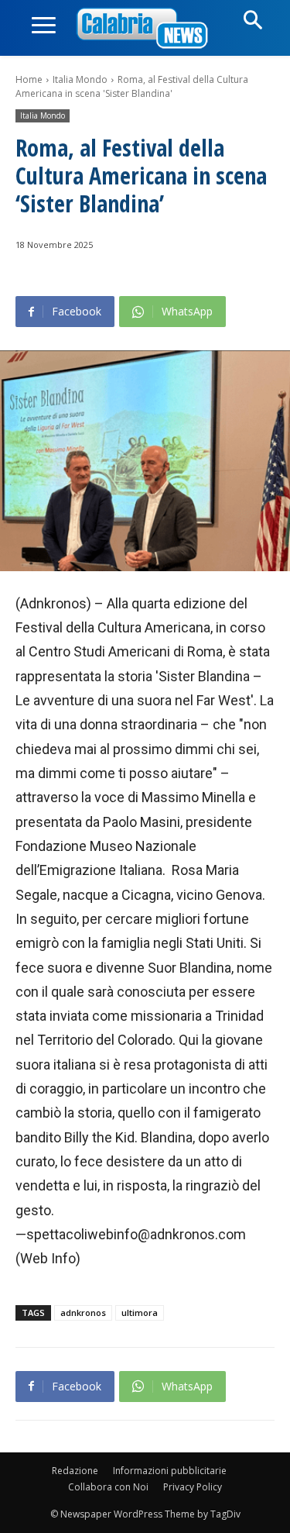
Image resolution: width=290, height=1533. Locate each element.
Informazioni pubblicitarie (170, 1470)
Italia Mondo (80, 79)
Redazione (75, 1470)
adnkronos (83, 1312)
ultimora (139, 1312)
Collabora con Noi (108, 1486)
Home (29, 79)
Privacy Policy (192, 1486)
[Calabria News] (145, 29)
